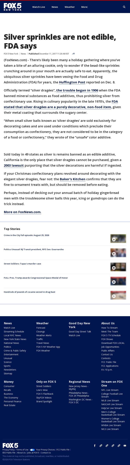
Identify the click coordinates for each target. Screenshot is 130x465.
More (84, 6)
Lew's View (42, 389)
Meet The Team (109, 331)
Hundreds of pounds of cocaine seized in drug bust (29, 291)
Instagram (100, 445)
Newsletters (10, 369)
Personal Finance (12, 401)
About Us (107, 323)
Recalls (7, 389)
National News (11, 342)
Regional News (79, 382)
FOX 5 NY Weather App (48, 346)
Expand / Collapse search (124, 7)
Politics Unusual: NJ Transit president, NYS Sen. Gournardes (34, 249)
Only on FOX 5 (46, 382)
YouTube (112, 445)
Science (8, 362)
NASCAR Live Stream (112, 404)
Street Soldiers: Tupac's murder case (22, 263)
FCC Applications (109, 365)
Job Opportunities (110, 346)
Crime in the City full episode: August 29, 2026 (26, 235)
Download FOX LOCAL (113, 342)
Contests (105, 358)
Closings (40, 331)
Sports (7, 365)
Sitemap (8, 373)
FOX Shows (107, 339)
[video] (118, 238)
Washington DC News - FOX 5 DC (81, 401)
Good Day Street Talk (80, 331)
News (23, 53)
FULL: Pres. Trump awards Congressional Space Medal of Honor (36, 277)
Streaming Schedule (14, 331)
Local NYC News (12, 335)
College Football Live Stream (112, 395)
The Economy (11, 397)
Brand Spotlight (44, 401)
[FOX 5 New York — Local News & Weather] (14, 7)
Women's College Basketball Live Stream (113, 420)
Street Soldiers (43, 386)
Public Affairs (107, 350)
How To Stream (109, 327)
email (124, 445)
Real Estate (9, 405)
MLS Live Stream (110, 429)
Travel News (42, 342)
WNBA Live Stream (111, 425)
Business (8, 393)
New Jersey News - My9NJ (78, 388)
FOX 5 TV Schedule (111, 335)
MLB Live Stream (110, 400)
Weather (42, 323)
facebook (94, 445)
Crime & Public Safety (15, 350)
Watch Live (9, 327)
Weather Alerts (44, 335)
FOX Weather (43, 350)
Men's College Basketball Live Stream (113, 413)
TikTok (106, 445)
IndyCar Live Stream (111, 408)
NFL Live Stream (109, 389)
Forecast (40, 327)
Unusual (8, 358)
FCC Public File (108, 362)
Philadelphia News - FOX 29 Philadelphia (79, 394)
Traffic (39, 339)
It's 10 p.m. (106, 369)
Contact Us (107, 354)
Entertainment (11, 354)
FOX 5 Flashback (44, 393)
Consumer (9, 386)
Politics (7, 346)
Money (8, 382)
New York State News (15, 339)
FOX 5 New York (11, 53)
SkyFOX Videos (44, 397)
